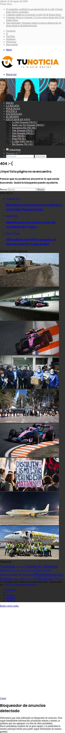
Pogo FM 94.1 (19, 138)
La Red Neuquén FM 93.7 (24, 122)
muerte (48, 570)
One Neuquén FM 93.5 (23, 133)
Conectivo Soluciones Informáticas (20, 584)
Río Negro (45, 578)
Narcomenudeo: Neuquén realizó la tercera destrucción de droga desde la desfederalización (33, 24)
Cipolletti (20, 567)
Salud (55, 579)
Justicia (40, 570)
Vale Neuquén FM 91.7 (23, 130)
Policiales (13, 108)
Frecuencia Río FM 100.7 (24, 127)
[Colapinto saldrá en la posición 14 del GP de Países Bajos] (29, 319)
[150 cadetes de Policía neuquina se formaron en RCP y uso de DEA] (29, 422)
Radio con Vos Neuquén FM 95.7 (28, 125)
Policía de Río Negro (22, 579)
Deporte (4, 570)
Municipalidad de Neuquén (16, 574)
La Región (12, 105)
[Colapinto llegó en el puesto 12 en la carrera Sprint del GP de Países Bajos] (29, 354)
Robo (35, 579)
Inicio (10, 103)
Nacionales (14, 114)
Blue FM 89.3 (19, 136)
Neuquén (42, 574)
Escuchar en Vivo (18, 119)
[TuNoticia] (30, 68)
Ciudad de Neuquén (41, 566)
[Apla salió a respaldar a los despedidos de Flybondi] (29, 558)
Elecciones (19, 570)
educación (11, 570)
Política (11, 111)
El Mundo (12, 116)
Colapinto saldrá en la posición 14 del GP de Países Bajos (33, 14)
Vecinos (61, 579)
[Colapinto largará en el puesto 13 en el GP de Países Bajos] (29, 456)
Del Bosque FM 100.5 (23, 144)
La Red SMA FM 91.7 (23, 141)
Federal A (27, 570)
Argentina (7, 566)
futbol (33, 570)
